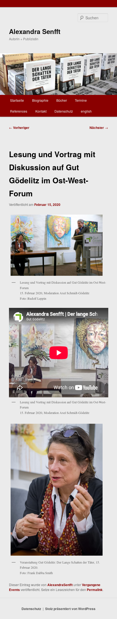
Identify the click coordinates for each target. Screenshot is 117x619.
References (18, 111)
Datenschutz (63, 111)
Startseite (17, 100)
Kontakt (41, 111)
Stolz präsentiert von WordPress (70, 608)
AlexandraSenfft (60, 584)
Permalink (95, 589)
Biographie (40, 100)
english (86, 111)
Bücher (61, 100)
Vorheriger (19, 127)
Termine (81, 100)
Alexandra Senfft (34, 31)
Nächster (99, 127)
